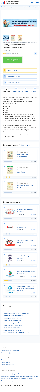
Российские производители (11, 6)
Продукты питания (30, 6)
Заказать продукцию (13, 60)
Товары (3, 360)
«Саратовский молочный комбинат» (25, 210)
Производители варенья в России (12, 318)
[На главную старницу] (2, 6)
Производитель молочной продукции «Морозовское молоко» (25, 288)
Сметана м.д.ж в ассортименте (22, 155)
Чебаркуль (22, 276)
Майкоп (21, 229)
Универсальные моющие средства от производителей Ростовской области (20, 376)
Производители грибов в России (12, 320)
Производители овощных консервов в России (16, 313)
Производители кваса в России (12, 311)
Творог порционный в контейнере (24, 171)
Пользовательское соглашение (10, 350)
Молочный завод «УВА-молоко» (25, 241)
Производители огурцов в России (12, 323)
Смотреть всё (26, 145)
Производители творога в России (12, 325)
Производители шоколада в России (13, 315)
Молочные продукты (32, 6)
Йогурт (35, 6)
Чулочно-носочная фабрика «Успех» (11, 374)
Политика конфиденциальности (10, 353)
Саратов (21, 214)
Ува (20, 245)
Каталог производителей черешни (13, 330)
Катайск (21, 260)
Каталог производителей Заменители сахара (16, 332)
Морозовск (22, 293)
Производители (5, 362)
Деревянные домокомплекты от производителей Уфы (17, 378)
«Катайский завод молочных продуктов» (25, 257)
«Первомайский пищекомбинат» (22, 226)
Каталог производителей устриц (12, 327)
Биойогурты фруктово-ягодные (25, 186)
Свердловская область (22, 6)
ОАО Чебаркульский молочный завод (26, 272)
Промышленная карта (7, 364)
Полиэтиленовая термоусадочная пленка (13, 381)
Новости (3, 367)
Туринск (25, 6)
